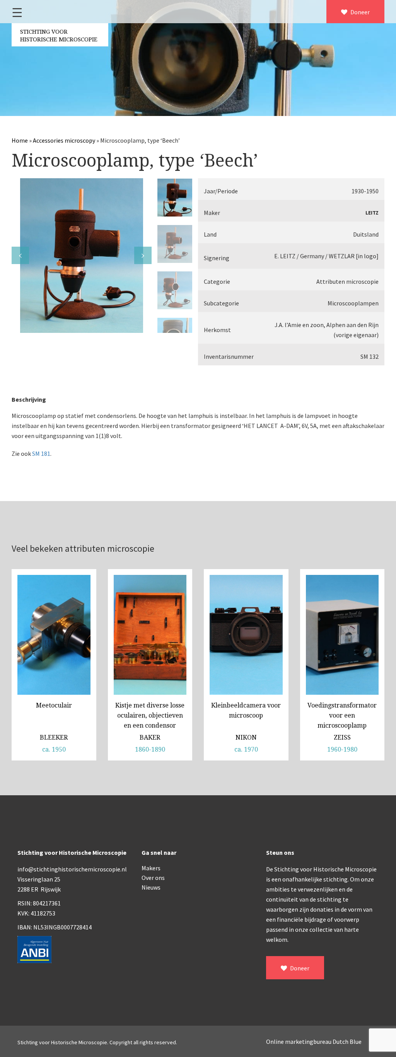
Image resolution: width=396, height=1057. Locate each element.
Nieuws (151, 887)
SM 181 (41, 453)
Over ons (153, 877)
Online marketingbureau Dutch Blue (314, 1041)
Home (20, 140)
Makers (151, 868)
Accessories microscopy (64, 140)
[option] (82, 255)
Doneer (359, 12)
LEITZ (372, 212)
